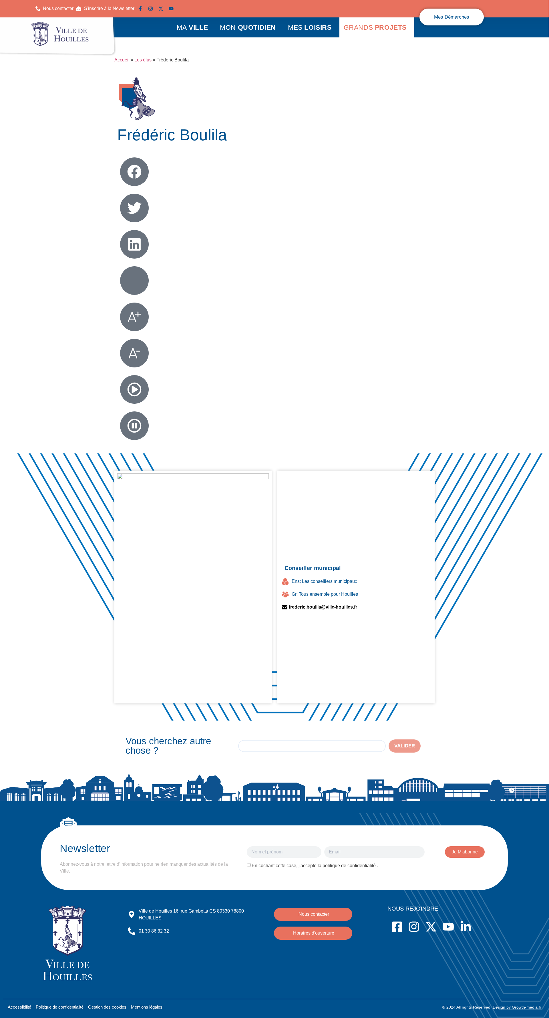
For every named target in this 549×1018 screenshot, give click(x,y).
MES (310, 27)
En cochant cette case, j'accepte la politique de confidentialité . (315, 865)
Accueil (122, 59)
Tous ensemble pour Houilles (328, 594)
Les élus (143, 59)
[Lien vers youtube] (172, 8)
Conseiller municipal (313, 568)
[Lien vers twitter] (162, 8)
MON (248, 27)
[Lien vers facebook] (141, 8)
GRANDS (375, 27)
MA (192, 27)
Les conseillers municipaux (329, 581)
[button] (105, 8)
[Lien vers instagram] (152, 8)
